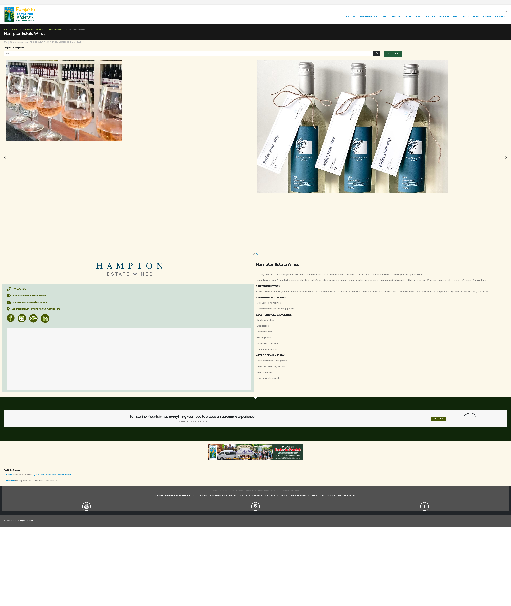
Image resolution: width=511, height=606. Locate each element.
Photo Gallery (250, 491)
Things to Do (349, 16)
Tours (476, 16)
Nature (408, 16)
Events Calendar (236, 491)
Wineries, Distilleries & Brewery (65, 42)
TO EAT (384, 16)
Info (455, 16)
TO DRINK (396, 16)
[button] (506, 11)
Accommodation (368, 16)
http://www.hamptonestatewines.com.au (53, 475)
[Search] (376, 53)
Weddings (444, 16)
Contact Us (276, 491)
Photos (487, 16)
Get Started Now (438, 419)
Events (465, 16)
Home (418, 16)
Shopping (430, 16)
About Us (223, 491)
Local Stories (263, 491)
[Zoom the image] (86, 503)
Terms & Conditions (290, 491)
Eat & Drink (39, 42)
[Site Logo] (20, 14)
